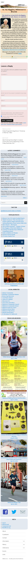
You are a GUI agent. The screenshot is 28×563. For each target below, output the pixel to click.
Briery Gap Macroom (8, 296)
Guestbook (5, 534)
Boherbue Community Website (10, 294)
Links (3, 554)
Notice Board (23, 56)
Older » (25, 197)
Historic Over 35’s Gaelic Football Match (13, 218)
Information (5, 541)
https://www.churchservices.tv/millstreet (14, 49)
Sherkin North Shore (8, 312)
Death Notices (16, 56)
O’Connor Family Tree (9, 236)
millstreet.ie (5, 547)
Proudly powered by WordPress (16, 558)
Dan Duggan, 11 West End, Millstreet (12, 228)
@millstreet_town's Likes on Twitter (11, 210)
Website (3, 105)
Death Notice (14, 58)
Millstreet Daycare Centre (9, 307)
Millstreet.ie (5, 558)
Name (3, 95)
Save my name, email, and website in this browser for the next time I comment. (12, 113)
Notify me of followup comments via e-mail (13, 93)
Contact (4, 537)
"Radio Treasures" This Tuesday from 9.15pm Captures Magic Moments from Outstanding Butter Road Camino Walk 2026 (15, 221)
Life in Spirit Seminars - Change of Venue (14, 226)
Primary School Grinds (9, 234)
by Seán (9, 56)
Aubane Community (7, 293)
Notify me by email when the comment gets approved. (12, 117)
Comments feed (6, 526)
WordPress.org (6, 527)
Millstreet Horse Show (8, 309)
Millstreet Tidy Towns (8, 310)
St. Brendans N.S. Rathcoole (9, 314)
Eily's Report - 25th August (10, 224)
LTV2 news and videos (8, 302)
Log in (4, 522)
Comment (4, 74)
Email (3, 100)
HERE (20, 53)
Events (4, 551)
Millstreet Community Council (10, 304)
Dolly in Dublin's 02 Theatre (10, 233)
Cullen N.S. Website (7, 299)
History (4, 544)
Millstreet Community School (10, 306)
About (4, 531)
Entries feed (5, 524)
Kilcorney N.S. (6, 301)
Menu (2, 2)
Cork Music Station (7, 297)
